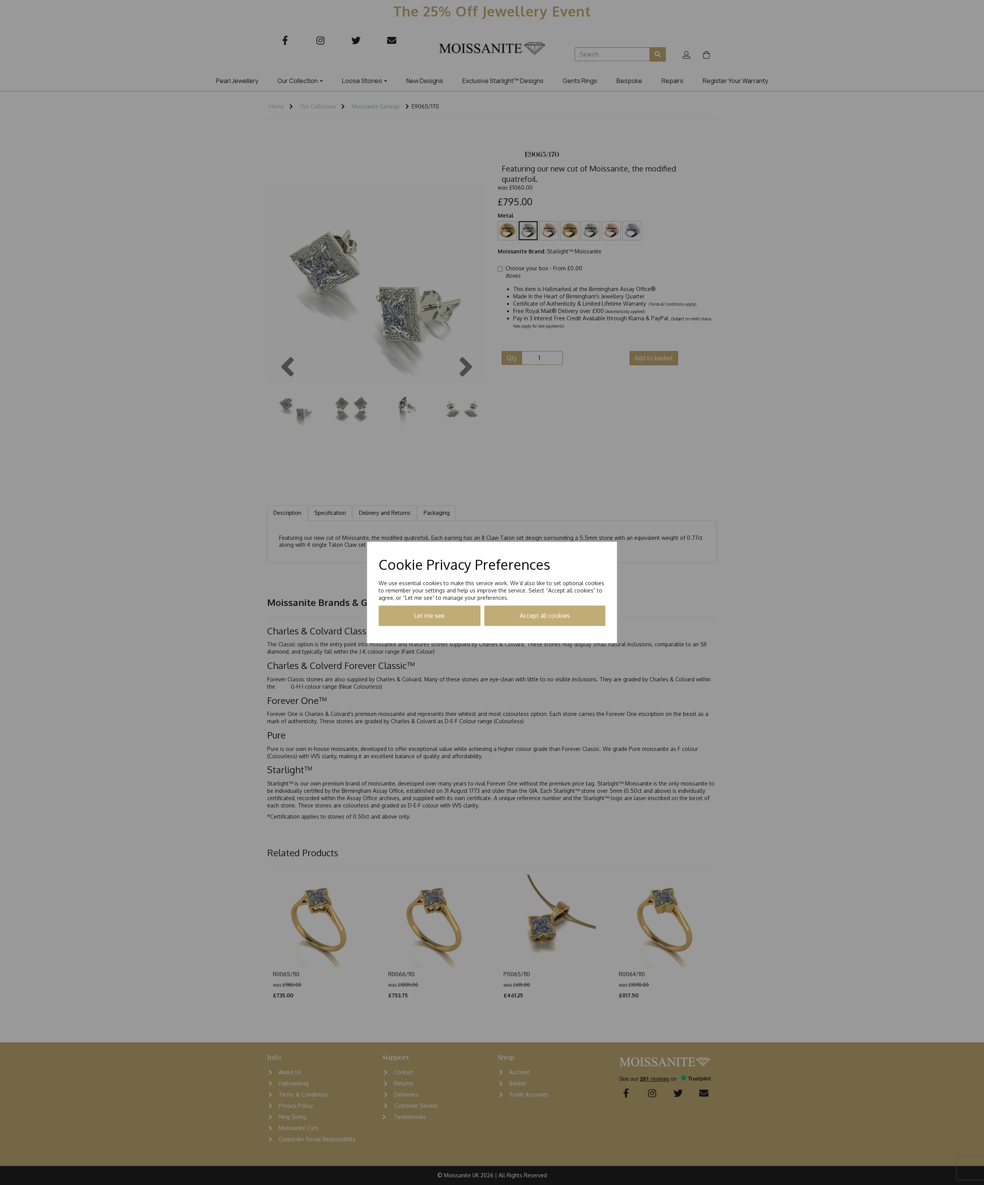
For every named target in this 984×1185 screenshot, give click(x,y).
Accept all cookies (545, 615)
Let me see (429, 615)
